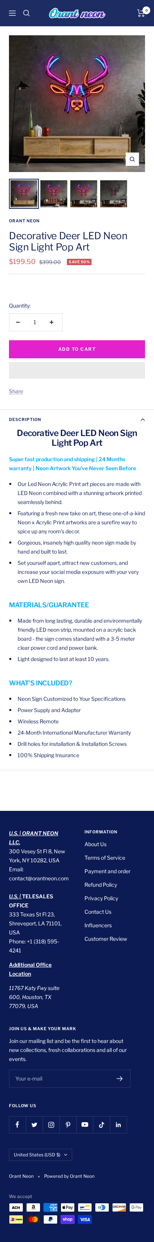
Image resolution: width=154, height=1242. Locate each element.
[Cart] (141, 13)
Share (16, 391)
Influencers (98, 925)
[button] (77, 370)
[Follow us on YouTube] (84, 1124)
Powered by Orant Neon (69, 1176)
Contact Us (97, 911)
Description (25, 419)
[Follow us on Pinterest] (67, 1124)
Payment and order (107, 871)
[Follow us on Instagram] (51, 1124)
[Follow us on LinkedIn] (118, 1124)
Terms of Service (104, 857)
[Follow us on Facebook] (17, 1124)
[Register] (120, 1078)
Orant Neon (24, 220)
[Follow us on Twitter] (34, 1124)
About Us (95, 844)
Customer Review (105, 939)
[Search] (26, 13)
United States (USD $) (37, 1154)
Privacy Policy (101, 898)
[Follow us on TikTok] (101, 1124)
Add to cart (77, 349)
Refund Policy (100, 884)
